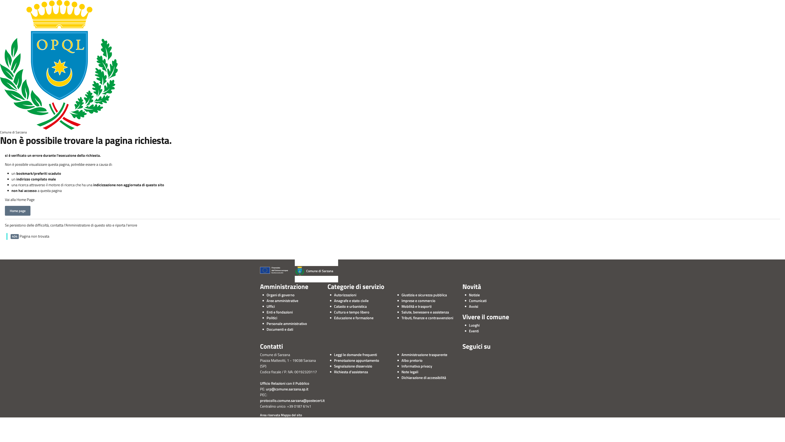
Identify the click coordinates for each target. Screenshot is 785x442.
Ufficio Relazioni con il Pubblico (284, 383)
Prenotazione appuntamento (356, 360)
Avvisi (473, 306)
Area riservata (270, 415)
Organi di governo (281, 295)
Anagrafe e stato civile (351, 300)
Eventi (474, 331)
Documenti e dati (280, 329)
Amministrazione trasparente (424, 354)
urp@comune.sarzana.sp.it (287, 389)
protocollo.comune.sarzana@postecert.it (292, 400)
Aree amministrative (282, 300)
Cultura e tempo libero (351, 312)
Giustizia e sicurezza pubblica (424, 295)
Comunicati (478, 300)
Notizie (474, 295)
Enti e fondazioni (280, 312)
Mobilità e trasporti (416, 306)
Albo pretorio (412, 360)
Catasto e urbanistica (350, 306)
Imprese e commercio (418, 300)
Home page (18, 210)
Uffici (271, 306)
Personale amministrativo (287, 323)
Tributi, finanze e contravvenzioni (427, 318)
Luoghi (474, 325)
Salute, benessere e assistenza (425, 312)
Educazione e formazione (353, 318)
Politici (272, 318)
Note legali (409, 372)
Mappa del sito (291, 415)
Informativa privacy (416, 366)
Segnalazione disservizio (353, 366)
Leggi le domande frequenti (355, 354)
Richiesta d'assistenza (351, 372)
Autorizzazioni (345, 295)
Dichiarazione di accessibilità (423, 377)
